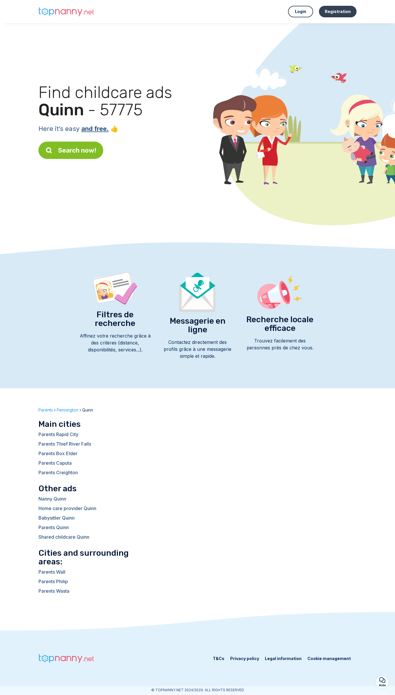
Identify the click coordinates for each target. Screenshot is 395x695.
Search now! (77, 150)
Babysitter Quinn (56, 518)
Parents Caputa (55, 463)
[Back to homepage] (67, 11)
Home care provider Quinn (67, 508)
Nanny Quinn (52, 499)
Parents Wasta (53, 591)
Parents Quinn (53, 527)
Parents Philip (53, 581)
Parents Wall (51, 572)
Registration (338, 11)
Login (300, 11)
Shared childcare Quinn (63, 537)
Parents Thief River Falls (64, 444)
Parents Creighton (58, 472)
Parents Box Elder (57, 453)
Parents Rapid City (58, 434)
